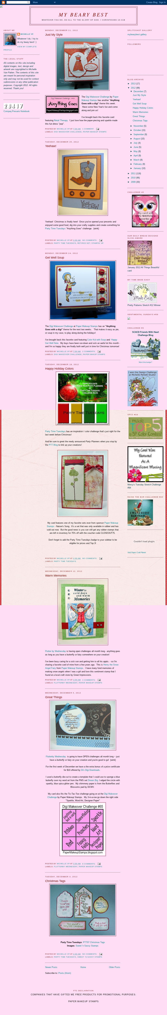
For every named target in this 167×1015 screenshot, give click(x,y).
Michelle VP (27, 34)
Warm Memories (56, 575)
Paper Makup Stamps (94, 354)
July (136, 143)
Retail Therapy (61, 120)
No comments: (90, 240)
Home (83, 967)
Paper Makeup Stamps (94, 132)
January (138, 168)
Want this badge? (145, 362)
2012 (133, 88)
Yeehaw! (50, 146)
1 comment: (88, 129)
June (136, 147)
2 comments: (89, 351)
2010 (133, 177)
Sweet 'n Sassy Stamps (87, 946)
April (136, 155)
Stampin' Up (97, 243)
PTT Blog (53, 445)
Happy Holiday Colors (59, 368)
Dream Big (93, 780)
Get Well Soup (54, 257)
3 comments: (89, 680)
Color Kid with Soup (96, 339)
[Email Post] (97, 129)
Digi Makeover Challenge (97, 97)
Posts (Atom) (64, 973)
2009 (133, 182)
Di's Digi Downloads (90, 770)
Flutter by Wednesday (55, 651)
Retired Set (83, 243)
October (138, 130)
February (138, 164)
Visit (137, 552)
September (139, 134)
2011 (133, 173)
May (136, 151)
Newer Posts (51, 967)
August (137, 138)
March (137, 160)
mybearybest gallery (137, 34)
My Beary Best (83, 14)
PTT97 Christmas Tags (94, 942)
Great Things (53, 697)
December (139, 91)
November (139, 126)
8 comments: (89, 864)
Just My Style (54, 34)
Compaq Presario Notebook (17, 111)
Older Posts (114, 967)
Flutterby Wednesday (65, 683)
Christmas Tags (55, 881)
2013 (133, 83)
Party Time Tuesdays (55, 228)
